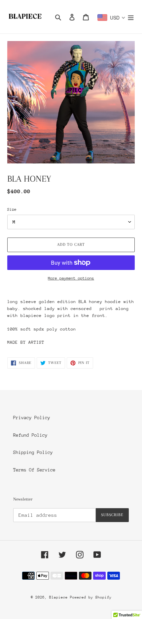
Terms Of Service (34, 469)
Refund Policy (30, 435)
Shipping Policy (33, 452)
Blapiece (59, 597)
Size (12, 209)
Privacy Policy (31, 417)
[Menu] (131, 17)
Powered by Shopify (91, 597)
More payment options (71, 278)
